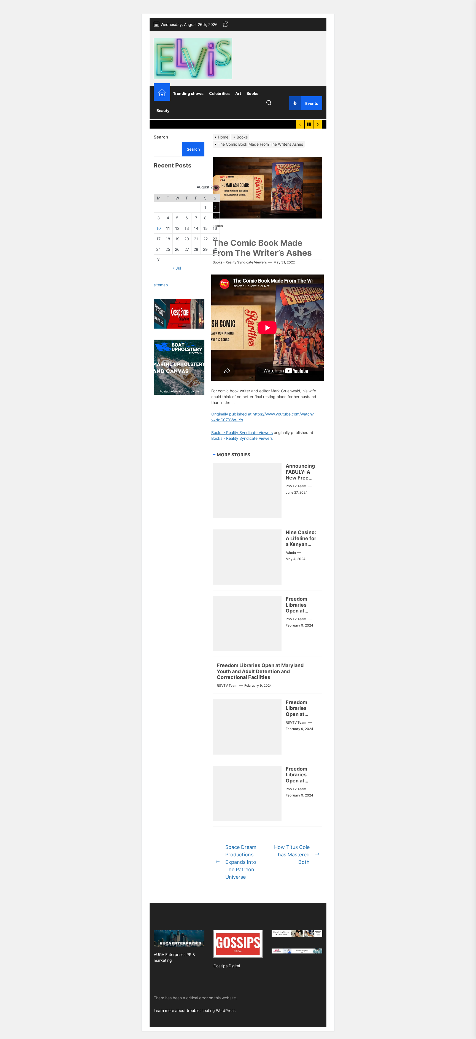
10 (158, 228)
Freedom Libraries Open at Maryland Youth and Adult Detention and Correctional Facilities (260, 671)
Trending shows (188, 93)
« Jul (176, 268)
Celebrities (219, 93)
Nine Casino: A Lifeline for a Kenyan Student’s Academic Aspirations (301, 547)
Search (161, 137)
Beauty (162, 110)
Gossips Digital (226, 965)
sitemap (161, 285)
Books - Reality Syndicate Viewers (240, 262)
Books (252, 93)
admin (291, 552)
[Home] (162, 93)
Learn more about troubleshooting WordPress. (195, 1010)
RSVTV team (296, 486)
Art (238, 93)
